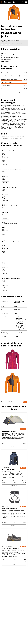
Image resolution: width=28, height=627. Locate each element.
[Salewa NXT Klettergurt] (14, 497)
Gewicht (24, 442)
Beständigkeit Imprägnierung (9, 79)
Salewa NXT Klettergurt (9, 508)
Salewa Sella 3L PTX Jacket (10, 470)
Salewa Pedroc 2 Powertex (10, 548)
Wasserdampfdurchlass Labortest (10, 92)
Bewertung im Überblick (8, 52)
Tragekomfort (5, 85)
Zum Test (5, 164)
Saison (3, 442)
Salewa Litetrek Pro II (9, 431)
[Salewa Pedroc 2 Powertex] (14, 537)
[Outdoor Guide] (8, 2)
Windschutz (4, 72)
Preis (3, 480)
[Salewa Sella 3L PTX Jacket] (14, 458)
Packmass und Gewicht (7, 82)
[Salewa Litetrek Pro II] (14, 420)
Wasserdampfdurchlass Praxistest (10, 76)
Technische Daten (6, 59)
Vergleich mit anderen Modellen (10, 57)
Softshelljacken (19, 333)
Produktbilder (5, 61)
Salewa (17, 336)
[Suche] (22, 2)
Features (4, 88)
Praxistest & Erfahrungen (8, 54)
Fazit (3, 55)
